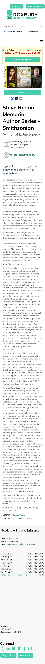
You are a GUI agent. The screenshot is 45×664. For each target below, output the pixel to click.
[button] (41, 42)
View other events (22, 59)
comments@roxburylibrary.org (20, 544)
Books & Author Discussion (24, 518)
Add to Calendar (16, 147)
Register (22, 92)
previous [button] (5, 575)
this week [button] (22, 575)
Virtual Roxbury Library (22, 154)
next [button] (41, 575)
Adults (22, 515)
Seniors (16, 515)
